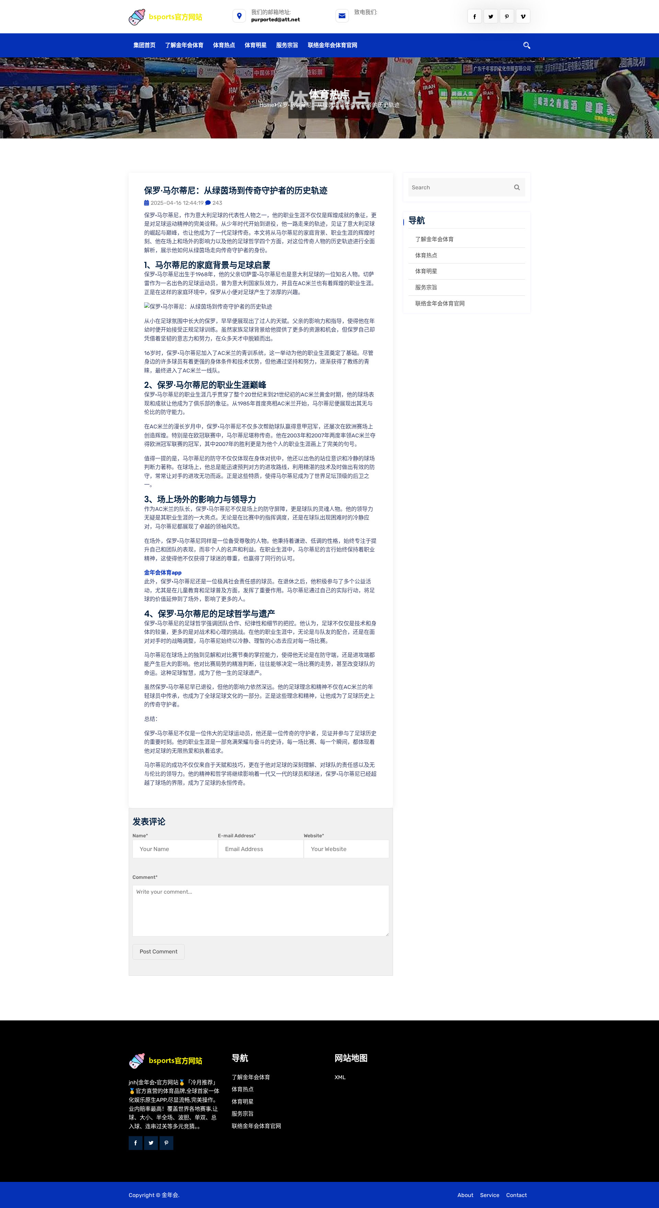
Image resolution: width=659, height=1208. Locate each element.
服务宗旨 (287, 45)
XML (340, 1077)
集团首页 (144, 45)
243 (217, 203)
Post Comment (158, 951)
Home (266, 105)
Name (140, 836)
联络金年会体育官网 (332, 45)
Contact (516, 1195)
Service (489, 1195)
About (465, 1195)
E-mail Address (237, 836)
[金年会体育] (173, 17)
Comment (145, 877)
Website (314, 836)
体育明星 (256, 45)
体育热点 (224, 45)
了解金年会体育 (184, 45)
